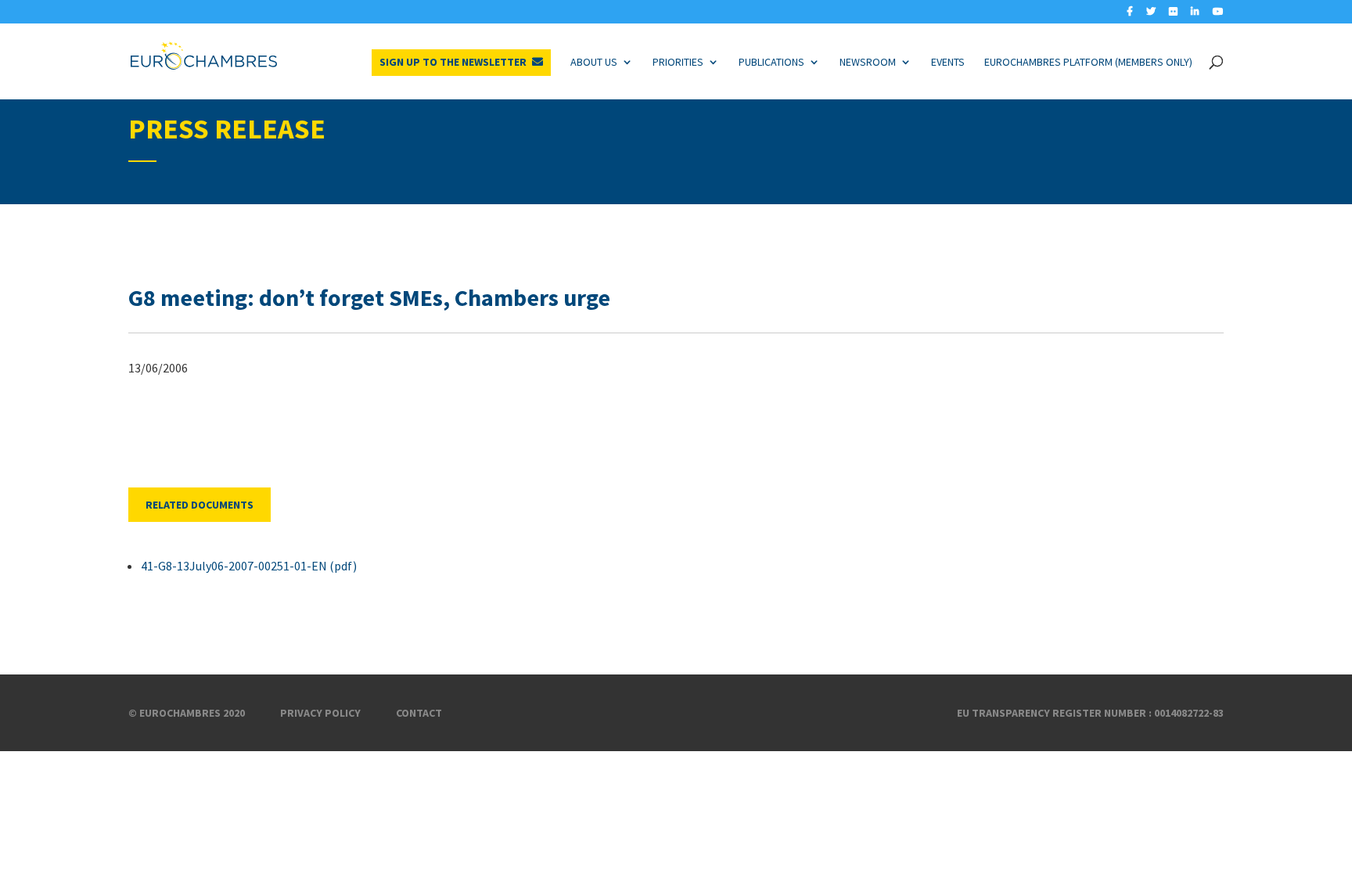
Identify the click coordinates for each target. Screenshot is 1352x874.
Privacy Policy (320, 713)
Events (948, 62)
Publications (771, 62)
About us (593, 62)
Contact (419, 713)
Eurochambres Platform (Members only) (1088, 62)
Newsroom (868, 62)
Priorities (678, 62)
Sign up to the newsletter (453, 62)
